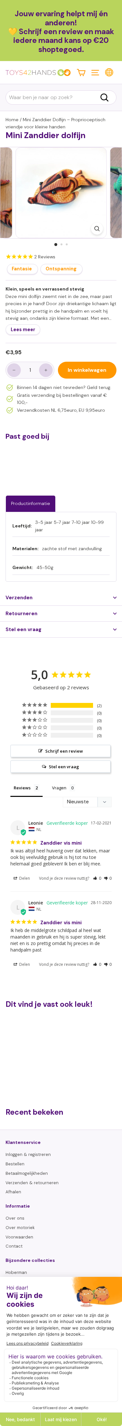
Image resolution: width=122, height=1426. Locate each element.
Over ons (15, 1218)
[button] (97, 878)
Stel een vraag (23, 629)
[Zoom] (97, 229)
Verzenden (19, 597)
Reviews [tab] (22, 788)
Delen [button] (24, 878)
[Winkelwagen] (81, 72)
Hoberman (16, 1272)
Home (12, 120)
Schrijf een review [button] (64, 751)
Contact (14, 1246)
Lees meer (23, 329)
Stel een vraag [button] (64, 767)
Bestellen (15, 1164)
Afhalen (13, 1192)
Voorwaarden (19, 1237)
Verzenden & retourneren (32, 1183)
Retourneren (21, 613)
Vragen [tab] (59, 788)
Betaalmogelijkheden (27, 1173)
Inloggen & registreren (28, 1154)
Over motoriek (20, 1227)
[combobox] (61, 97)
